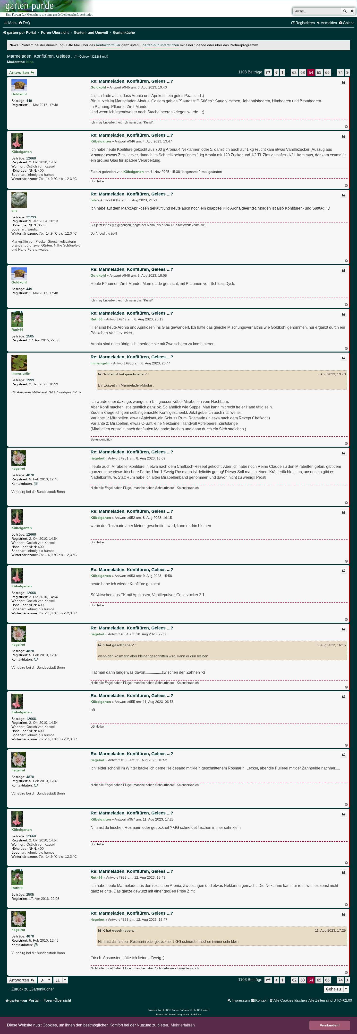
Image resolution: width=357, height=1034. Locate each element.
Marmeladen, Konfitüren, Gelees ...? (42, 56)
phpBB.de (195, 1014)
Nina (30, 62)
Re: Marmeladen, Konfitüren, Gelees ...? (132, 81)
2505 (30, 336)
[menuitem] (24, 23)
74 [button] (340, 72)
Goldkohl (19, 94)
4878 (30, 475)
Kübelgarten (21, 152)
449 (29, 101)
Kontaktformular (108, 45)
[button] (268, 72)
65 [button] (319, 72)
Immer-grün (20, 373)
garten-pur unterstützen (161, 45)
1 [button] (282, 72)
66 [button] (327, 72)
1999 (30, 380)
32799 (31, 217)
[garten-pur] (48, 8)
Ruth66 (17, 330)
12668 (31, 158)
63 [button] (302, 72)
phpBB (166, 1010)
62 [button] (294, 72)
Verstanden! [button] (330, 1025)
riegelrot (18, 468)
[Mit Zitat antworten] (343, 82)
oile (14, 210)
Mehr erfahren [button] (183, 1025)
